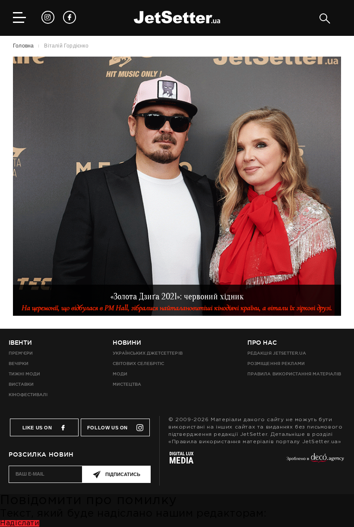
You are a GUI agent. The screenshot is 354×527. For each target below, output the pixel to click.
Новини (127, 342)
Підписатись (122, 474)
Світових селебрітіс (138, 363)
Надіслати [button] (19, 523)
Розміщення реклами (275, 363)
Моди (120, 373)
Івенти (20, 342)
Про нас (262, 342)
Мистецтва (127, 384)
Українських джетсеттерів (147, 353)
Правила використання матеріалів (294, 373)
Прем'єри (21, 353)
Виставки (21, 384)
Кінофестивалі (28, 394)
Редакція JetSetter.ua (276, 353)
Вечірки (18, 363)
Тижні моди (24, 373)
